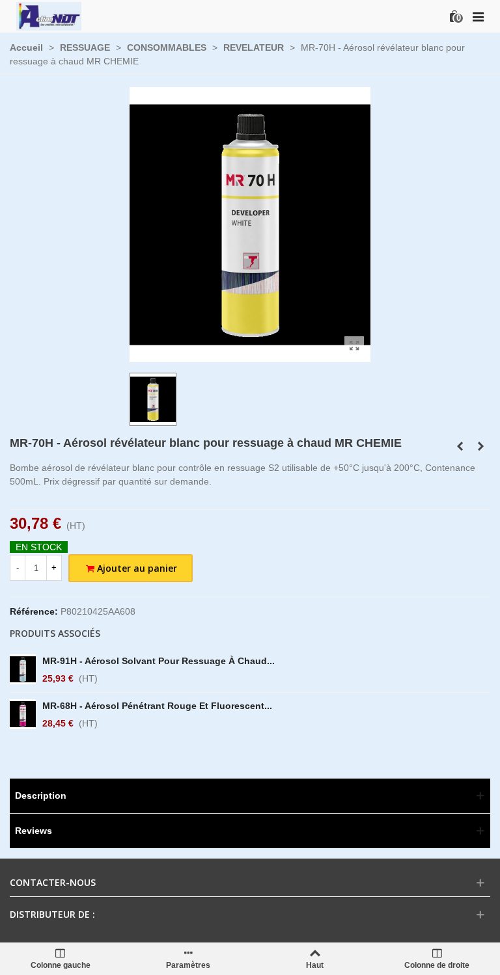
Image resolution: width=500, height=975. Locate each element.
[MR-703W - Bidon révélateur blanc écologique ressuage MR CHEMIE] (459, 446)
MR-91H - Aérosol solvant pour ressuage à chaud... (158, 661)
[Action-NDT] (49, 16)
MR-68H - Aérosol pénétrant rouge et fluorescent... (157, 706)
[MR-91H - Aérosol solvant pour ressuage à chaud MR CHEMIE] (23, 669)
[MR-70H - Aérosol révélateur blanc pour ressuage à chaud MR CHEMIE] (354, 346)
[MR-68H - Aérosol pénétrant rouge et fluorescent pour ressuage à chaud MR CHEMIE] (23, 714)
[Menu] (477, 16)
